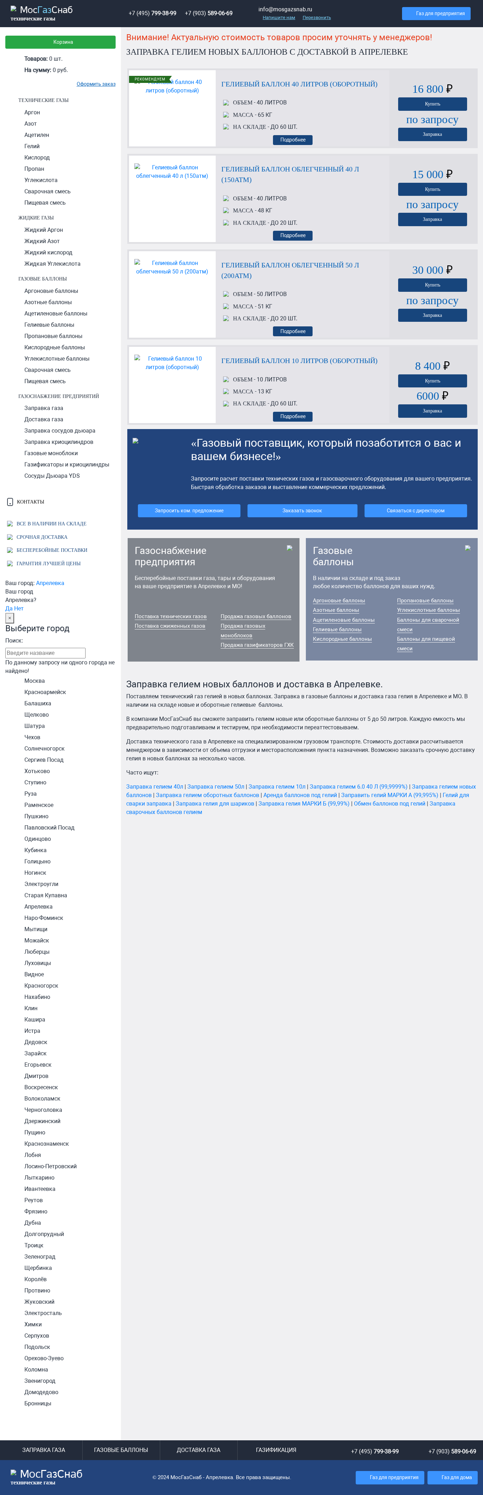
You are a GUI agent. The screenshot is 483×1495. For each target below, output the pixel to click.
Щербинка (38, 1268)
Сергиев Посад (44, 759)
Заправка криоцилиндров (58, 442)
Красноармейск (45, 692)
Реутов (33, 1200)
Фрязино (35, 1211)
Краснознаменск (46, 1143)
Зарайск (35, 1053)
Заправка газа (43, 408)
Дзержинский (42, 1121)
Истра (32, 1030)
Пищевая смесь (45, 202)
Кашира (34, 1019)
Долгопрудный (44, 1234)
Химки (33, 1324)
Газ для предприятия (440, 14)
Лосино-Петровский (50, 1166)
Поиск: (14, 640)
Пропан (34, 168)
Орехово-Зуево (44, 1358)
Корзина (63, 42)
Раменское (38, 805)
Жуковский (39, 1301)
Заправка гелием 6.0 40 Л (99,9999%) (359, 786)
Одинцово (37, 839)
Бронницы (37, 1403)
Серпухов (36, 1335)
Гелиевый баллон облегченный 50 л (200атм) (290, 270)
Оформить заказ (96, 84)
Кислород (37, 157)
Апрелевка (50, 583)
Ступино (35, 782)
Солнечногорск (44, 748)
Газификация (276, 1450)
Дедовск (35, 1042)
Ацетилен (36, 135)
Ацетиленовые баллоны (55, 313)
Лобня (32, 1155)
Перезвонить (317, 17)
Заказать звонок (302, 511)
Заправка (432, 134)
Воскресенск (41, 1087)
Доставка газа (43, 419)
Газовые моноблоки (51, 453)
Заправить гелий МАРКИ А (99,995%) (389, 795)
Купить (432, 104)
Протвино (37, 1290)
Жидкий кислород (48, 252)
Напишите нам (279, 17)
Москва (34, 680)
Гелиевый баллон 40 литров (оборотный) (299, 84)
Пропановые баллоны (53, 336)
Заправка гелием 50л (215, 786)
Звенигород (40, 1381)
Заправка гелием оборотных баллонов (207, 795)
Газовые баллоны (42, 279)
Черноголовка (43, 1110)
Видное (34, 974)
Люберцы (37, 951)
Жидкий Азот (42, 241)
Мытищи (35, 929)
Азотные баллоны (48, 302)
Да (9, 608)
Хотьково (37, 771)
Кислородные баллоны (54, 347)
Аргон (32, 112)
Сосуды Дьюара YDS (52, 475)
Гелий (32, 146)
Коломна (36, 1369)
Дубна (32, 1222)
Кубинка (35, 850)
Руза (30, 793)
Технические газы (43, 100)
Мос (47, 1477)
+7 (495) (152, 13)
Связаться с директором (415, 511)
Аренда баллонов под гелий (300, 795)
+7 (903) (209, 13)
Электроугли (41, 884)
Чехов (32, 737)
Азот (30, 123)
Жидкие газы (36, 218)
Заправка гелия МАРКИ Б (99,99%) (304, 803)
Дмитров (36, 1076)
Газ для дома (457, 1478)
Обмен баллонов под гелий (389, 803)
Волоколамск (42, 1098)
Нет (19, 608)
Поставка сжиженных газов (170, 626)
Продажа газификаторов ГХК (257, 645)
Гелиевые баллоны (49, 324)
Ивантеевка (40, 1189)
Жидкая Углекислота (52, 263)
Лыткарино (39, 1177)
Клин (30, 1008)
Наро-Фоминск (43, 918)
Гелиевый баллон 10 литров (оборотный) (299, 360)
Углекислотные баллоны (56, 358)
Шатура (34, 726)
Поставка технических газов (171, 616)
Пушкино (36, 816)
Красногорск (41, 985)
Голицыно (37, 861)
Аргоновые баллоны (51, 291)
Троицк (33, 1245)
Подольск (37, 1347)
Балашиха (37, 703)
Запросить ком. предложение (189, 511)
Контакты (30, 502)
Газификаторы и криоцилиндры (66, 464)
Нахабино (37, 997)
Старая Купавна (45, 895)
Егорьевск (38, 1064)
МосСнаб (42, 13)
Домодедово (41, 1392)
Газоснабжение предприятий (58, 396)
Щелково (36, 714)
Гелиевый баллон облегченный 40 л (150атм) (290, 174)
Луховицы (37, 963)
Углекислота (41, 180)
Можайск (36, 940)
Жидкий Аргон (43, 230)
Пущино (34, 1132)
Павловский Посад (49, 827)
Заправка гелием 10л (277, 786)
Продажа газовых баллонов (256, 616)
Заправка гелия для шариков (215, 803)
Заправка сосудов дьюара (59, 430)
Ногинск (35, 872)
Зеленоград (40, 1256)
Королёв (35, 1279)
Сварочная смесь (47, 191)
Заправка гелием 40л (154, 786)
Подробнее (292, 140)
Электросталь (43, 1313)
